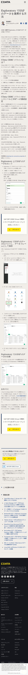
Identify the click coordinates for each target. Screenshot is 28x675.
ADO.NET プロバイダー (6, 595)
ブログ (2, 647)
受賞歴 (16, 625)
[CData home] (7, 2)
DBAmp (16, 598)
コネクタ (3, 618)
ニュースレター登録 (5, 652)
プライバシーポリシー (12, 662)
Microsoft (17, 649)
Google (16, 647)
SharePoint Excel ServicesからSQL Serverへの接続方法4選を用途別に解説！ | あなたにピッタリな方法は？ (14, 526)
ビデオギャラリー (5, 656)
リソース (3, 649)
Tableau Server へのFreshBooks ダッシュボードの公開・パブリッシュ (15, 520)
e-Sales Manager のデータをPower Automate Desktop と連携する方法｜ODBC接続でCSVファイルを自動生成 (14, 504)
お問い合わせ (6, 581)
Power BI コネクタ (5, 607)
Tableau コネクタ (5, 609)
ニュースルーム (18, 622)
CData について (18, 618)
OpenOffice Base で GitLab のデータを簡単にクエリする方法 (15, 499)
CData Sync (17, 590)
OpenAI (16, 654)
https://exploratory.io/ (15, 45)
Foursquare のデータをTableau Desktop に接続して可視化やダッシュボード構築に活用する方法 (15, 538)
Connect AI (17, 593)
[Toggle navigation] (24, 2)
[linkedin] (2, 576)
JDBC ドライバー (4, 593)
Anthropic (17, 642)
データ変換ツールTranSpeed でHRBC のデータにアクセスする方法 (15, 510)
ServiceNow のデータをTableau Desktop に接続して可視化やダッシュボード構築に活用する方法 (15, 532)
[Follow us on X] (23, 23)
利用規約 (2, 662)
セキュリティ (22, 662)
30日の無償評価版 (20, 396)
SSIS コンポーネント (19, 595)
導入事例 (3, 645)
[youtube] (8, 576)
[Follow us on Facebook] (21, 23)
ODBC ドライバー (5, 590)
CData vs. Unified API (5, 632)
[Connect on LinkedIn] (26, 23)
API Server (3, 600)
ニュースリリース (18, 620)
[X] (5, 576)
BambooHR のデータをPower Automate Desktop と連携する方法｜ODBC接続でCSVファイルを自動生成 (15, 515)
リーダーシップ (18, 627)
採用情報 (17, 631)
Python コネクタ (4, 598)
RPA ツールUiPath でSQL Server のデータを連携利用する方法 (15, 543)
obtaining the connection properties (16, 156)
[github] (11, 576)
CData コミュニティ (5, 642)
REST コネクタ (4, 602)
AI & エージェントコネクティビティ (7, 624)
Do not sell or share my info (14, 673)
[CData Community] (13, 576)
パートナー (3, 627)
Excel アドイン (4, 604)
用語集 (2, 654)
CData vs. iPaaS (4, 629)
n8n (15, 652)
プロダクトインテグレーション (6, 621)
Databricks (17, 645)
